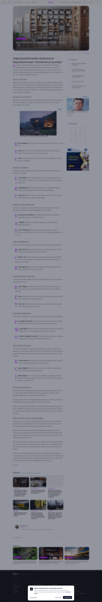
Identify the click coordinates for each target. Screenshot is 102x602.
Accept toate (67, 597)
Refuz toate (58, 597)
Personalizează (33, 597)
